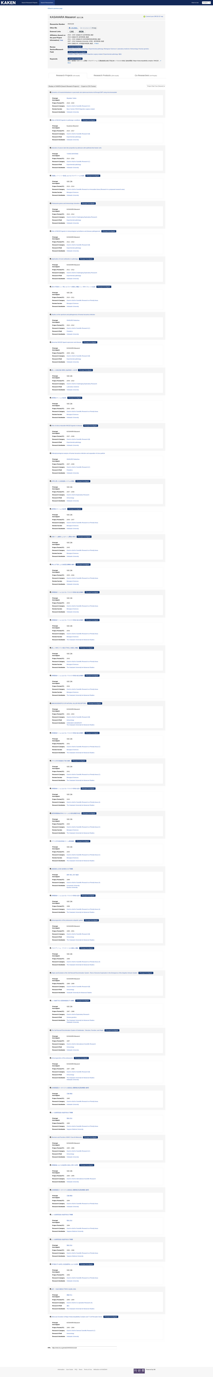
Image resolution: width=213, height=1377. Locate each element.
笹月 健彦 (76, 875)
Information (61, 1369)
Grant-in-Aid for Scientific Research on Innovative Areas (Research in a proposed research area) (96, 189)
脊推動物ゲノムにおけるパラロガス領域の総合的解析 (68, 733)
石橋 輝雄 (69, 1093)
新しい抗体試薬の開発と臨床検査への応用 (64, 370)
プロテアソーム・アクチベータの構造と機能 (65, 948)
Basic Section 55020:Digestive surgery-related (89, 54)
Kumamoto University (73, 885)
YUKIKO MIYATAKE (72, 154)
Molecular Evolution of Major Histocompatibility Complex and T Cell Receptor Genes (77, 1317)
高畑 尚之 (69, 1295)
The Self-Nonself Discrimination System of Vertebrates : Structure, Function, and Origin (77, 1030)
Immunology (84, 49)
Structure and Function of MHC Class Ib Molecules (67, 1137)
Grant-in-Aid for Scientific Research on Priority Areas (82, 300)
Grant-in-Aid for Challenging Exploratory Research (82, 217)
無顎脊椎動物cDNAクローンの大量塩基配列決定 (66, 813)
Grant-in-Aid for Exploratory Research (78, 495)
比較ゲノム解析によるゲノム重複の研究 (64, 536)
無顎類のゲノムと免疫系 (59, 398)
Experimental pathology (96, 49)
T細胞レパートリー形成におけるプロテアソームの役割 (68, 175)
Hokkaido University (73, 112)
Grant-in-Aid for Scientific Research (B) (78, 134)
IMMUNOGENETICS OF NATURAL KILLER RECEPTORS (69, 703)
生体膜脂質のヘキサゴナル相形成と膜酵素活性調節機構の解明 (70, 1088)
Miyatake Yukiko (71, 98)
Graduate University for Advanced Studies (79, 992)
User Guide (69, 1369)
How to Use (195, 2)
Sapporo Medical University (75, 1129)
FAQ (76, 1369)
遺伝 (120, 54)
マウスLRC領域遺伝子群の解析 (61, 761)
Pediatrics (71, 54)
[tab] (68, 75)
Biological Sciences (74, 49)
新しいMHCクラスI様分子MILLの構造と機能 (65, 648)
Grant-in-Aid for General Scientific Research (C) (81, 1330)
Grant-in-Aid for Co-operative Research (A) (79, 1303)
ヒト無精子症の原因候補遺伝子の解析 (63, 1000)
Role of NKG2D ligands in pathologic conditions (66, 120)
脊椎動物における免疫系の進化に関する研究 (65, 1165)
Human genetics (144, 49)
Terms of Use (88, 1369)
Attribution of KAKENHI (100, 1369)
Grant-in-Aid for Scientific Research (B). (78, 986)
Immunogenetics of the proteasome (62, 1058)
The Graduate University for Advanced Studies (80, 640)
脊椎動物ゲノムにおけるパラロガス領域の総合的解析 (68, 592)
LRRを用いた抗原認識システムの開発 (63, 481)
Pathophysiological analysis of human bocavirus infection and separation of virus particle (78, 453)
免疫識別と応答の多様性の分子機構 (62, 869)
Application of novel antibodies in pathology (65, 259)
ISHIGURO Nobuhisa (73, 320)
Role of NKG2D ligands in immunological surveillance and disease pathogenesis (76, 231)
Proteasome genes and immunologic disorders (66, 203)
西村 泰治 (69, 875)
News (80, 1369)
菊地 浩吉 (69, 1118)
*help (161, 16)
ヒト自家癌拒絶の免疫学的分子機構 (62, 1112)
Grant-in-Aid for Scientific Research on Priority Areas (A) (83, 802)
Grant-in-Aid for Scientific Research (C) (78, 106)
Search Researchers (47, 2)
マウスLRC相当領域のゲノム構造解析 (63, 841)
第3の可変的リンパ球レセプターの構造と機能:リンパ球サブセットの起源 (73, 287)
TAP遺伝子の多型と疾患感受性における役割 (65, 1264)
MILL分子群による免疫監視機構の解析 (63, 564)
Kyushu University (72, 887)
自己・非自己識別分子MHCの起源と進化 (64, 1289)
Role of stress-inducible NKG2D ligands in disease (67, 425)
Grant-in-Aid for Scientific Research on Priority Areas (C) (83, 746)
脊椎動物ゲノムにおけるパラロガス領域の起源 (66, 788)
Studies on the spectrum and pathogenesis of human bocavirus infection (73, 314)
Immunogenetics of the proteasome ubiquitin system (67, 920)
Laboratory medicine (123, 49)
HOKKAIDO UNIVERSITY (74, 723)
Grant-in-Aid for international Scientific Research (81, 1044)
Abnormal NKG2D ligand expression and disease (66, 342)
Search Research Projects (29, 2)
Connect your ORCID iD (153, 16)
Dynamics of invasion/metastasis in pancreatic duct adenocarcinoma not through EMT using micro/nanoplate (84, 92)
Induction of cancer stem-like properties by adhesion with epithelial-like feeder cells (77, 148)
